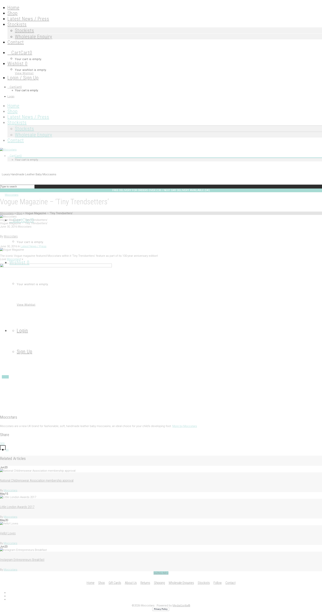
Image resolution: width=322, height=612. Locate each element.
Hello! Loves (8, 533)
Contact (230, 583)
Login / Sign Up (23, 77)
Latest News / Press (33, 246)
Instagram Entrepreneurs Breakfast (22, 560)
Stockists (24, 30)
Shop (101, 583)
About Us (131, 583)
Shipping (159, 583)
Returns (145, 583)
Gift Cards (115, 583)
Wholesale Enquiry (33, 36)
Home (90, 583)
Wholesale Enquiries (181, 583)
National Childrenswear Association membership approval (36, 480)
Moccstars (7, 213)
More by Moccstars (184, 426)
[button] (161, 573)
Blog (19, 213)
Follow (218, 583)
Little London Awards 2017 (17, 507)
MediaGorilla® (181, 605)
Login (10, 96)
